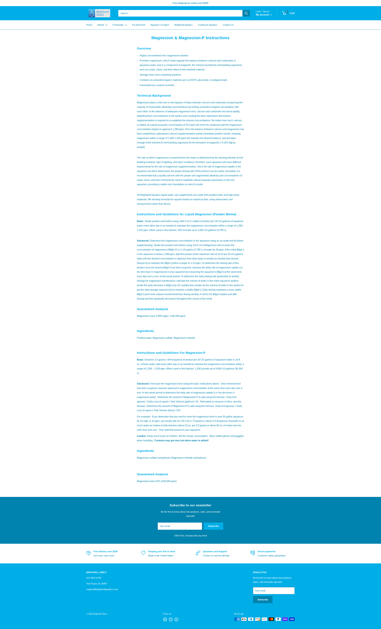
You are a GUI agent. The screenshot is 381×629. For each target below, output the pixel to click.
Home (89, 25)
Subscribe (213, 526)
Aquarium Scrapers (159, 25)
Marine (100, 25)
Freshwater (118, 25)
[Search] (246, 13)
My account (263, 14)
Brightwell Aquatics (183, 25)
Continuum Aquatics (207, 25)
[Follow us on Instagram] (176, 619)
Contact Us (228, 25)
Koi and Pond (138, 25)
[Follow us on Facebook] (165, 619)
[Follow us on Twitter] (171, 619)
